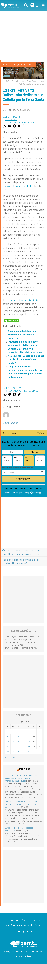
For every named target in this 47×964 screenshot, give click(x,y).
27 (8, 752)
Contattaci (39, 925)
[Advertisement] (23, 35)
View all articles (11, 422)
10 (29, 737)
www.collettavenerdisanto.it (17, 186)
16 (23, 742)
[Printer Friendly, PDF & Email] (11, 320)
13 (8, 742)
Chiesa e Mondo (9, 64)
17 (29, 742)
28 (13, 752)
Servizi (6, 925)
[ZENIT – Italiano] (13, 5)
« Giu (7, 758)
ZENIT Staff (11, 120)
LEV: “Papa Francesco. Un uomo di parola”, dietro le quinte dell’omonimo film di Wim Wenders (23, 804)
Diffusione (24, 920)
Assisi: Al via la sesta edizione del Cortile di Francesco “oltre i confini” (26, 359)
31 (29, 752)
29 (18, 752)
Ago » (12, 758)
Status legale (16, 925)
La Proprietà (36, 920)
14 (13, 742)
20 (8, 747)
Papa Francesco (26, 64)
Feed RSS (24, 769)
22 (18, 747)
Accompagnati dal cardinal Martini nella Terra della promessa (22, 335)
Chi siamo (8, 920)
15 (18, 742)
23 (23, 747)
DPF (16, 920)
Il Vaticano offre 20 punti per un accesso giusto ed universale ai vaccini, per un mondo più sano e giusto (21, 778)
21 (13, 747)
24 (29, 747)
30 (23, 752)
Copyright (28, 925)
